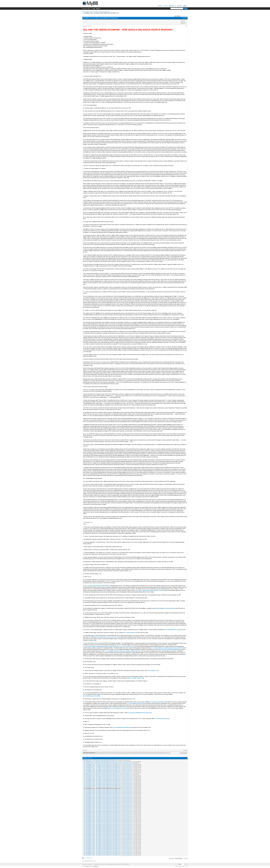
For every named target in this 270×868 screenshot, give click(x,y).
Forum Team (85, 864)
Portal (160, 5)
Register (98, 8)
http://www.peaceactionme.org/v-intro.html (118, 708)
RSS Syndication (126, 864)
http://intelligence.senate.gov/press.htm (166, 608)
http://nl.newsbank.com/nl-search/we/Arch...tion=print (107, 637)
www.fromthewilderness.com (172, 629)
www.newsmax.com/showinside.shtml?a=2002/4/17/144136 (148, 590)
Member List (173, 5)
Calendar (180, 5)
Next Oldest (86, 752)
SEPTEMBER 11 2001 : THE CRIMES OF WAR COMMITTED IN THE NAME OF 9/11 (100, 760)
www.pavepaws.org (153, 670)
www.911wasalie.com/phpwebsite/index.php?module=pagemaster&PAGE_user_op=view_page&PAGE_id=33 (109, 646)
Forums (83, 11)
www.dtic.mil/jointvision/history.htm (136, 703)
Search (166, 5)
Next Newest (92, 752)
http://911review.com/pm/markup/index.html (169, 649)
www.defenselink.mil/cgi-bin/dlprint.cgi (122, 727)
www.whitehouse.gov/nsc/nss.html (91, 696)
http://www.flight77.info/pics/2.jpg (136, 678)
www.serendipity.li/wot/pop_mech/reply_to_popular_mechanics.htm (121, 651)
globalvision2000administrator (128, 761)
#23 (186, 26)
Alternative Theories (98, 11)
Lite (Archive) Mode (109, 864)
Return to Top (102, 864)
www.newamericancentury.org (161, 718)
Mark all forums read (118, 864)
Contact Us (90, 864)
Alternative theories (106, 11)
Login (94, 8)
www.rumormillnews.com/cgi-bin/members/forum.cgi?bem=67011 (168, 647)
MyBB (88, 866)
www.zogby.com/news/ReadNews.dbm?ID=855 (98, 585)
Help (186, 5)
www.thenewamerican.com (130, 632)
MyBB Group (96, 866)
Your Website (96, 864)
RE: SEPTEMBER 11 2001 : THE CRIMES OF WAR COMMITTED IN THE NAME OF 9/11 (102, 761)
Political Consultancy (90, 11)
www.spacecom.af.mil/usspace (157, 701)
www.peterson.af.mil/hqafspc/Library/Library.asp (139, 712)
